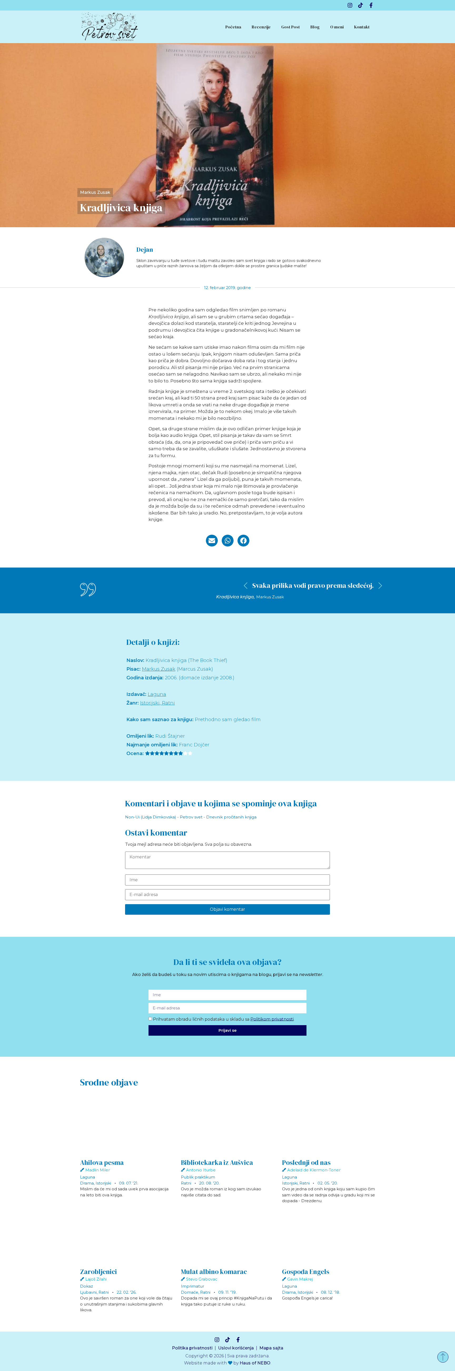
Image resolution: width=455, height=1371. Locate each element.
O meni (337, 27)
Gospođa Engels (305, 1271)
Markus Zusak (95, 192)
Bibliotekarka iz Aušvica (217, 1162)
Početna (233, 27)
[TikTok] (360, 5)
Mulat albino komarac (214, 1271)
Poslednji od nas (306, 1162)
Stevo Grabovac (201, 1279)
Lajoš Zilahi (96, 1279)
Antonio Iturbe (201, 1169)
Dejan (144, 249)
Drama (87, 1183)
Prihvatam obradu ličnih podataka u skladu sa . (223, 1018)
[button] (212, 541)
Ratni (168, 703)
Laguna (157, 694)
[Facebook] (371, 5)
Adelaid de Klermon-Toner (313, 1169)
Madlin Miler (97, 1169)
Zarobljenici (98, 1271)
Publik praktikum (198, 1177)
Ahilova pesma (102, 1162)
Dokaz (86, 1286)
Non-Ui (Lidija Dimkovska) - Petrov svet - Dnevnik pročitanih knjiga (190, 816)
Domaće (189, 1292)
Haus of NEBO (255, 1362)
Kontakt (362, 27)
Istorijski (150, 703)
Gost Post (290, 27)
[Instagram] (350, 5)
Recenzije (261, 27)
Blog (315, 27)
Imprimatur (192, 1286)
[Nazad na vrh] (442, 1357)
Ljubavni (88, 1292)
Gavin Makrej (300, 1279)
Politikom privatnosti (272, 1018)
